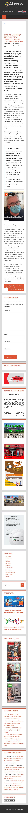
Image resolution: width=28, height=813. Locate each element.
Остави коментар (9, 47)
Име (6, 334)
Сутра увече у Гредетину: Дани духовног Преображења (14, 776)
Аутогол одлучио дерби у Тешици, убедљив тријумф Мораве (12, 730)
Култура (8, 565)
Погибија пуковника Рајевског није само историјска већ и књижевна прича (14, 723)
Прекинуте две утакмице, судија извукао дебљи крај (13, 286)
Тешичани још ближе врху (16, 290)
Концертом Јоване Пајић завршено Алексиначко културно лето (14, 743)
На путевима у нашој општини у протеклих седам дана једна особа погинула (12, 716)
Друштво (15, 45)
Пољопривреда (10, 572)
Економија (9, 559)
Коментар (7, 310)
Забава (8, 561)
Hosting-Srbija (19, 809)
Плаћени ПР (9, 568)
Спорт (7, 576)
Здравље (20, 45)
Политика (8, 570)
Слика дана (9, 574)
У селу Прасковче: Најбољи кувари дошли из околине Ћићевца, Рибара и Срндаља (13, 736)
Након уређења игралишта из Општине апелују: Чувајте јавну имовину (14, 787)
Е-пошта (7, 342)
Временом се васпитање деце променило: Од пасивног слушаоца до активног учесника (14, 770)
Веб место (7, 349)
